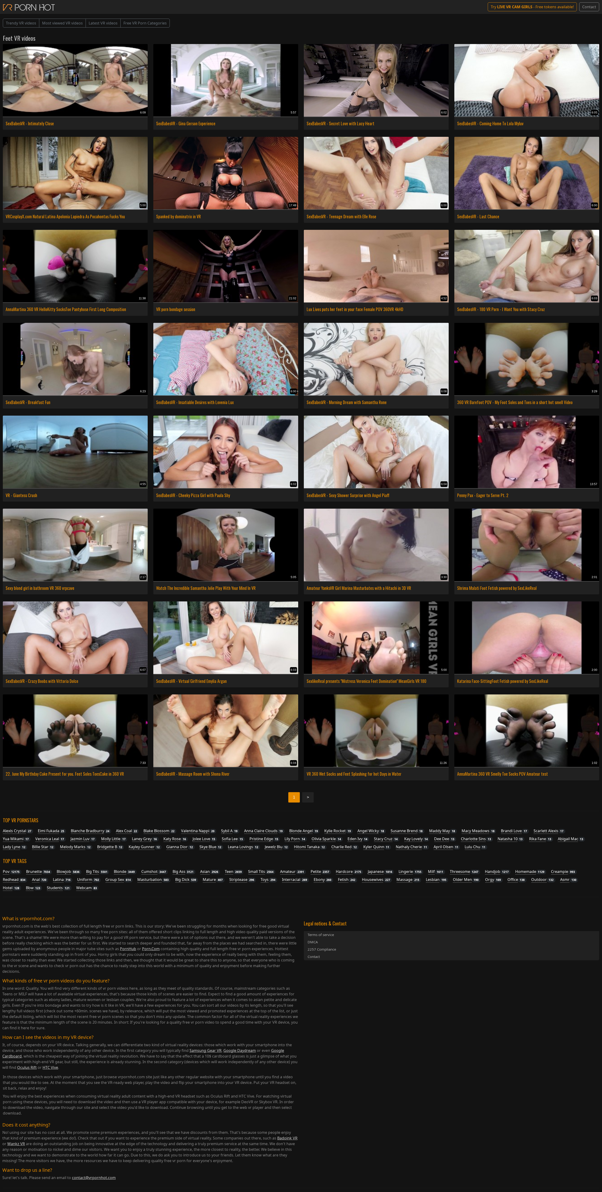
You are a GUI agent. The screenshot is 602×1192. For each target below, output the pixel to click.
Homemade (530, 871)
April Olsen (446, 846)
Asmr (568, 879)
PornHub (128, 948)
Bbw (33, 887)
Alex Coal (126, 830)
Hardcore (348, 871)
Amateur (292, 871)
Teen (233, 871)
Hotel (11, 887)
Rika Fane (540, 838)
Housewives (376, 879)
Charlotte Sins (476, 838)
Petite (320, 871)
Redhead (14, 879)
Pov (11, 871)
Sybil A (229, 830)
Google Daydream (239, 1050)
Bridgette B (109, 846)
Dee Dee (444, 838)
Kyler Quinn (376, 846)
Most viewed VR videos (62, 23)
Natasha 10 (510, 838)
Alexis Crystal (17, 830)
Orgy (493, 879)
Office (516, 879)
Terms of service (321, 934)
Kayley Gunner (144, 846)
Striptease (241, 879)
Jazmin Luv (83, 838)
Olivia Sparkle (326, 838)
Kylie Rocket (337, 830)
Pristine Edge (264, 838)
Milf (435, 871)
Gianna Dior (179, 846)
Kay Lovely (416, 838)
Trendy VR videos (21, 23)
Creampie (563, 871)
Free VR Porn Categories (145, 23)
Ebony (323, 879)
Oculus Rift (27, 1067)
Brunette (38, 871)
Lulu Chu (475, 846)
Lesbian (436, 879)
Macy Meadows (478, 830)
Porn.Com (151, 948)
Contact (589, 6)
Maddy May (442, 830)
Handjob (497, 871)
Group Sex (118, 879)
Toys (268, 879)
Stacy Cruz (386, 838)
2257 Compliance (322, 949)
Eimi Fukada (51, 830)
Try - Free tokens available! (532, 6)
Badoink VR (287, 1138)
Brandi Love (514, 830)
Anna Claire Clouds (263, 830)
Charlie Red (344, 846)
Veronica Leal (49, 838)
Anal (39, 879)
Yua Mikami (16, 838)
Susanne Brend (407, 830)
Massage (407, 879)
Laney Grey (144, 838)
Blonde (124, 871)
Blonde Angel (303, 830)
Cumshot (153, 871)
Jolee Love (204, 838)
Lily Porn (295, 838)
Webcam (86, 887)
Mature (213, 879)
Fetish (346, 879)
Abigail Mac (570, 838)
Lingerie (410, 871)
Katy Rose (174, 838)
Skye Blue (210, 846)
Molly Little (113, 838)
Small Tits (260, 871)
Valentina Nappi (197, 830)
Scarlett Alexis (548, 830)
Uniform (88, 879)
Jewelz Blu (276, 846)
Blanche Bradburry (90, 830)
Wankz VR (16, 1143)
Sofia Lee (232, 838)
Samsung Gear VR (206, 1050)
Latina (62, 879)
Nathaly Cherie (411, 846)
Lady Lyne (14, 846)
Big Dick (185, 879)
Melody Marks (75, 846)
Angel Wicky (370, 830)
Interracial (294, 879)
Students (58, 887)
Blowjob (68, 871)
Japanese (380, 871)
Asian (209, 871)
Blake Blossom (158, 830)
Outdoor (542, 879)
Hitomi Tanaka (309, 846)
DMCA (313, 942)
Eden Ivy (358, 838)
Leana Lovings (243, 846)
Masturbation (153, 879)
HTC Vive (50, 1067)
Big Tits (96, 871)
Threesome (464, 871)
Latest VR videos (103, 23)
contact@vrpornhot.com (94, 1177)
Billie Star (43, 846)
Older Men (466, 879)
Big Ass (183, 871)
